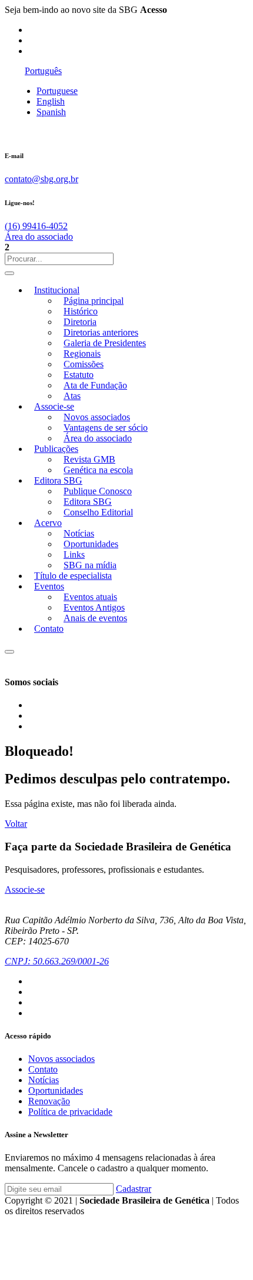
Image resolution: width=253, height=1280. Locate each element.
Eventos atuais (90, 597)
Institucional (56, 290)
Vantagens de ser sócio (106, 428)
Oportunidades (91, 544)
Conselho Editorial (98, 512)
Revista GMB (89, 459)
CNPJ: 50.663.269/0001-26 (57, 961)
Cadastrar (133, 1189)
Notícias (79, 533)
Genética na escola (98, 470)
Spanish (51, 112)
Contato (49, 629)
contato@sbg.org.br (41, 179)
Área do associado (39, 237)
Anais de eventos (95, 618)
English (50, 101)
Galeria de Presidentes (105, 343)
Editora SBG (58, 480)
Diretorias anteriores (101, 332)
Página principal (94, 301)
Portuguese (57, 91)
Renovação (49, 1101)
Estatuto (79, 375)
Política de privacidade (70, 1112)
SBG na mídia (90, 565)
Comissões (84, 364)
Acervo (48, 523)
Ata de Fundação (95, 385)
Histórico (81, 311)
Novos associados (97, 417)
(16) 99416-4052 (36, 226)
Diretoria (80, 322)
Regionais (82, 353)
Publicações (56, 449)
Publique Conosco (98, 491)
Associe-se (54, 406)
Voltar (16, 824)
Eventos (49, 586)
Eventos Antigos (94, 607)
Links (74, 554)
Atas (72, 396)
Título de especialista (73, 576)
